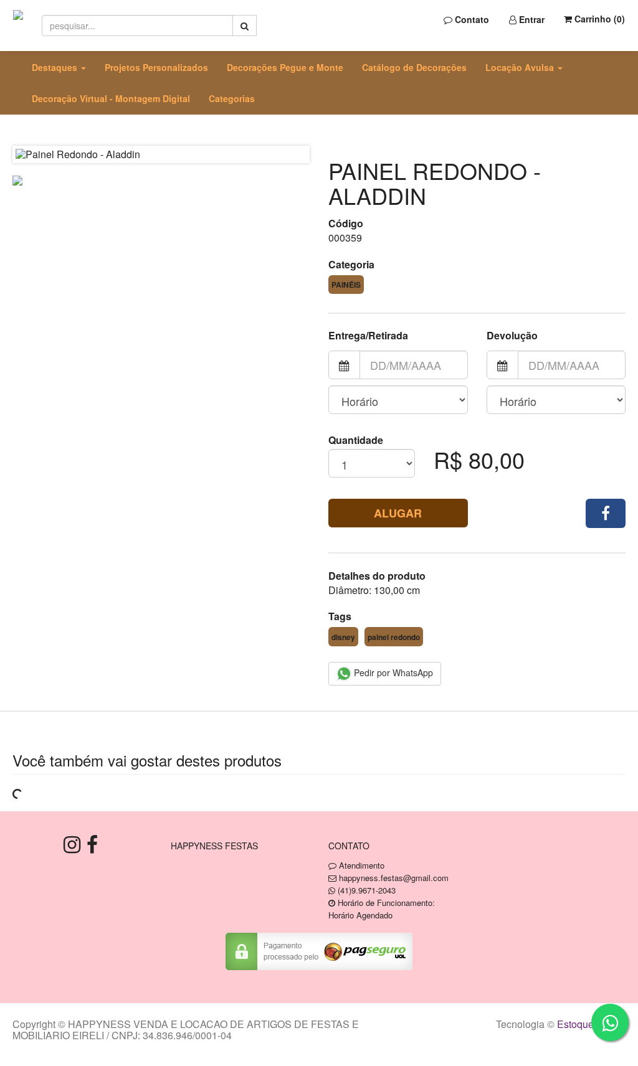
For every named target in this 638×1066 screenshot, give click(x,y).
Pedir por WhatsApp (392, 672)
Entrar (531, 19)
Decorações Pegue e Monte (285, 67)
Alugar (398, 513)
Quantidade (355, 440)
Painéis (346, 284)
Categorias (232, 98)
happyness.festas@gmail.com (394, 878)
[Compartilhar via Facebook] (606, 513)
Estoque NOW (588, 1024)
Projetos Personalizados (156, 67)
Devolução (512, 335)
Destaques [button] (56, 67)
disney (343, 637)
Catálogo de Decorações (414, 67)
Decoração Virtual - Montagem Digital (111, 98)
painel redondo (394, 637)
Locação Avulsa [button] (520, 67)
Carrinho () (598, 18)
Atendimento (360, 865)
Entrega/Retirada (368, 335)
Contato (470, 19)
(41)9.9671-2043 (367, 890)
